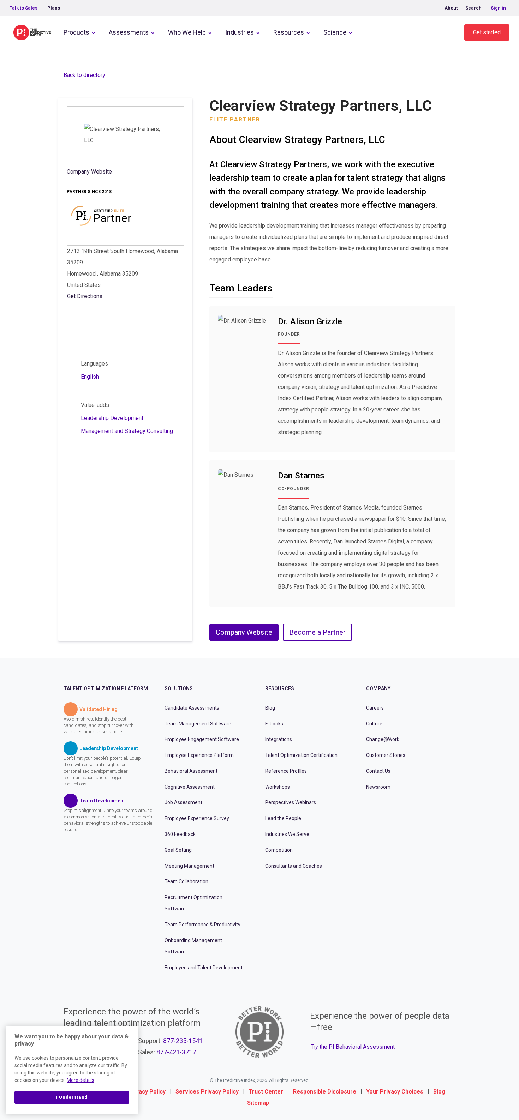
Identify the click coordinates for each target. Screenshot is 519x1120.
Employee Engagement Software (202, 739)
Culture (374, 723)
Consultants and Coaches (293, 865)
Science (334, 32)
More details (80, 1080)
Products (76, 32)
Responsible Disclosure (324, 1091)
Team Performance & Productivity (202, 924)
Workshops (277, 786)
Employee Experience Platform (199, 755)
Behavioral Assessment (191, 771)
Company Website (89, 171)
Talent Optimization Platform (106, 688)
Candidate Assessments (192, 708)
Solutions (179, 688)
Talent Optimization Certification (301, 755)
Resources (288, 32)
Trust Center (266, 1091)
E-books (274, 723)
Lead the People (283, 818)
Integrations (278, 739)
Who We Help (187, 32)
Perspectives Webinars (290, 802)
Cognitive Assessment (190, 786)
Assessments (129, 32)
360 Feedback (180, 834)
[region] (72, 1070)
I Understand (72, 1097)
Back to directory (84, 75)
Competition (279, 850)
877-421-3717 (176, 1052)
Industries (239, 32)
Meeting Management (189, 865)
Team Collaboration (186, 881)
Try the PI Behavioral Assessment (353, 1046)
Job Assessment (183, 802)
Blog (270, 708)
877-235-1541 (183, 1040)
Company (378, 688)
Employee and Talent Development (204, 967)
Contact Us (378, 771)
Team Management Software (198, 723)
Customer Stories (385, 755)
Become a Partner (317, 632)
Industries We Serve (287, 834)
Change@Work (382, 739)
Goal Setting (178, 850)
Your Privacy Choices (394, 1091)
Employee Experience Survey (197, 818)
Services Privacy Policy (207, 1091)
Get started (487, 32)
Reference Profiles (286, 771)
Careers (375, 708)
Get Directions (84, 296)
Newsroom (378, 786)
